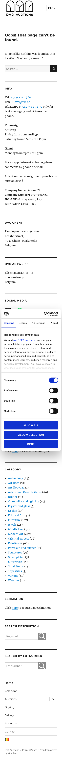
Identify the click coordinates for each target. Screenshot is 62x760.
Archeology (15, 478)
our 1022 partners (24, 339)
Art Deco (13, 483)
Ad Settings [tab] (38, 323)
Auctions (11, 699)
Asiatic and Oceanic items (24, 492)
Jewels (12, 524)
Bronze (13, 496)
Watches (13, 580)
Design (12, 510)
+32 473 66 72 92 (31, 106)
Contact (10, 731)
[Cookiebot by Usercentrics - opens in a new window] (44, 314)
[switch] (53, 390)
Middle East (15, 529)
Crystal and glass (19, 506)
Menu (51, 8)
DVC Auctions (12, 750)
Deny (31, 444)
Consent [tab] (9, 323)
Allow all (31, 425)
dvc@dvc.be (22, 102)
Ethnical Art (16, 515)
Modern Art (15, 534)
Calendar (11, 691)
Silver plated (16, 557)
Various (13, 575)
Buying (9, 707)
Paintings (14, 543)
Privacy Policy (29, 750)
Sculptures (15, 552)
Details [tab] (23, 323)
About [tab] (54, 323)
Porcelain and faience (22, 547)
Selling (9, 715)
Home (9, 682)
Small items (16, 566)
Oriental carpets (18, 538)
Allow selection (31, 434)
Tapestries (15, 571)
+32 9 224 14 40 (20, 97)
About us (11, 723)
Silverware (15, 561)
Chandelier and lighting (23, 501)
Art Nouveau (16, 487)
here (15, 451)
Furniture (14, 520)
